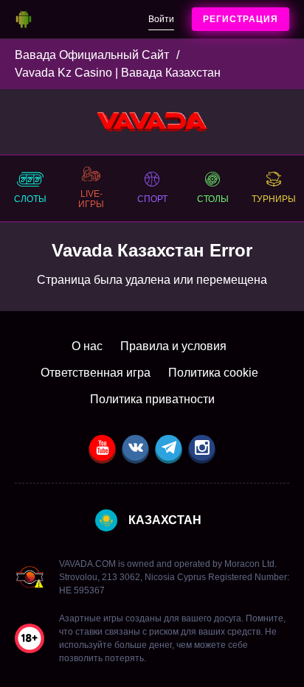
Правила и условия (173, 346)
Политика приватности (152, 399)
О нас (87, 346)
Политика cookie (213, 372)
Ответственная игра (96, 372)
